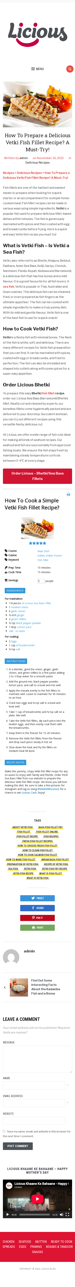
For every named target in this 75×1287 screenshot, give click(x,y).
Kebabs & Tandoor (59, 1247)
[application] (37, 1199)
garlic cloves (18, 611)
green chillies (18, 619)
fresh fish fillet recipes (37, 841)
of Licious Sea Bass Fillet (36, 603)
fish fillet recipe (27, 836)
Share (40, 908)
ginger (20, 615)
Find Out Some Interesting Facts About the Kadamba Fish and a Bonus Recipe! (45, 987)
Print (40, 927)
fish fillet (48, 393)
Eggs (14, 641)
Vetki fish (30, 868)
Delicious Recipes (37, 162)
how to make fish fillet (20, 859)
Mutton (41, 1241)
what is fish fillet (50, 873)
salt (18, 649)
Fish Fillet (43, 560)
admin (23, 158)
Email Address (13, 1096)
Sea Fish (13, 868)
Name (6, 1078)
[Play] (7, 1214)
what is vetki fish (37, 878)
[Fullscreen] (67, 1214)
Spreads (9, 1247)
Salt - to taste (17, 631)
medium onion (19, 607)
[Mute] (61, 1214)
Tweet (40, 898)
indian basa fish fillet (55, 859)
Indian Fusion (54, 555)
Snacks (37, 1252)
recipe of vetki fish (56, 864)
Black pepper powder (28, 623)
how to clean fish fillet (38, 850)
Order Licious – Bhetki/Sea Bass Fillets (37, 476)
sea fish (8, 286)
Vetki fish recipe (23, 873)
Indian (41, 555)
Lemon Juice (24, 627)
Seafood (25, 1241)
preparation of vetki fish (22, 864)
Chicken (8, 1241)
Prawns (36, 1247)
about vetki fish (22, 827)
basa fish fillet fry (51, 827)
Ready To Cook (61, 1241)
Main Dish (43, 551)
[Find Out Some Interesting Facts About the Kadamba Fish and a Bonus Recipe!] (19, 987)
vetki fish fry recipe (54, 868)
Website (8, 1113)
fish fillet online (47, 831)
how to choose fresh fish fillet (37, 845)
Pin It (39, 917)
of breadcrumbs (25, 645)
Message (9, 1042)
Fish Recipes (51, 836)
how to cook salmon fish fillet (37, 854)
